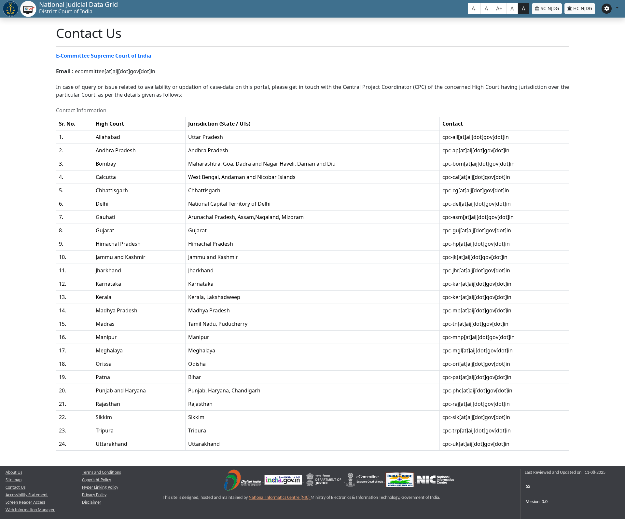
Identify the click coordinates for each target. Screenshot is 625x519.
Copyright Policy (96, 480)
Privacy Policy (94, 495)
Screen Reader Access (25, 502)
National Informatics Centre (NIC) (280, 498)
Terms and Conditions (101, 473)
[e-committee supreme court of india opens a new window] (365, 481)
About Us (14, 473)
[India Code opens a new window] (400, 481)
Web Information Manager (30, 510)
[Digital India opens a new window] (243, 481)
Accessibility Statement (27, 495)
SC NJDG (549, 8)
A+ (499, 8)
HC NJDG (582, 8)
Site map (13, 480)
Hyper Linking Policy (100, 487)
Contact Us (15, 487)
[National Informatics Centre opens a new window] (435, 481)
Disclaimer (91, 502)
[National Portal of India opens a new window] (284, 481)
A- (474, 8)
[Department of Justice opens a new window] (324, 481)
